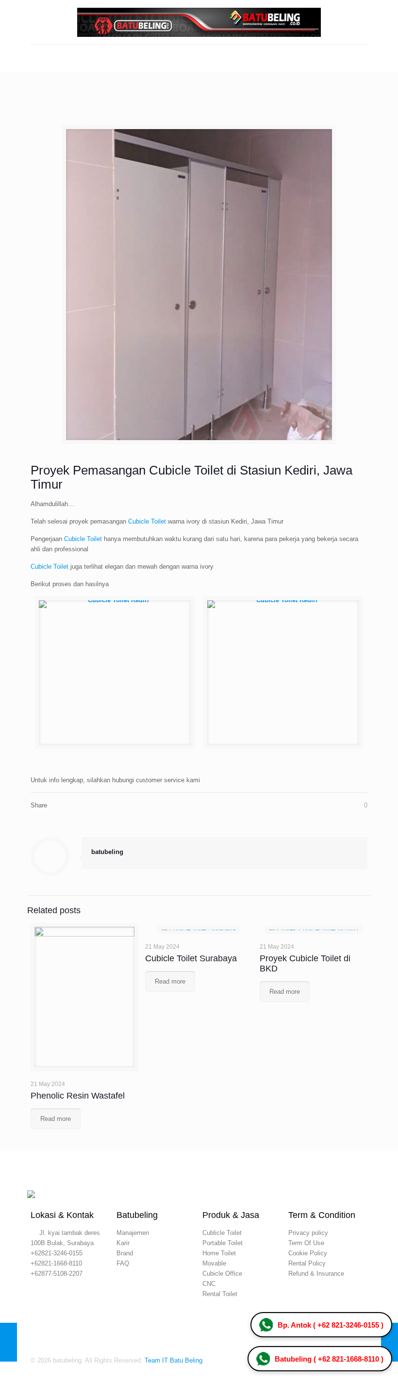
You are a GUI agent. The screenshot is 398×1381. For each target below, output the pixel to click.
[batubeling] (199, 22)
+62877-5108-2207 (57, 1273)
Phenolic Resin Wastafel (78, 1096)
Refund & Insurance (316, 1273)
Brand (124, 1253)
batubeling (107, 851)
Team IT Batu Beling (173, 1360)
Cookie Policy (307, 1253)
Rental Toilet (219, 1294)
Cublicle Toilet (222, 1232)
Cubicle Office (222, 1273)
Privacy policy (308, 1232)
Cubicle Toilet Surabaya (191, 958)
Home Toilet (219, 1253)
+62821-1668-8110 (56, 1263)
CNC (209, 1283)
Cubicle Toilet (147, 521)
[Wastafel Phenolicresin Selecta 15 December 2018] (8, 1342)
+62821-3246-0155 (57, 1253)
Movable (214, 1263)
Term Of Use (306, 1243)
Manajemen (132, 1232)
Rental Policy (307, 1263)
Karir (123, 1243)
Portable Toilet (222, 1243)
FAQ (122, 1263)
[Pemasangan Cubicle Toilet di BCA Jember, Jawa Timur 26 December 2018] (389, 1342)
